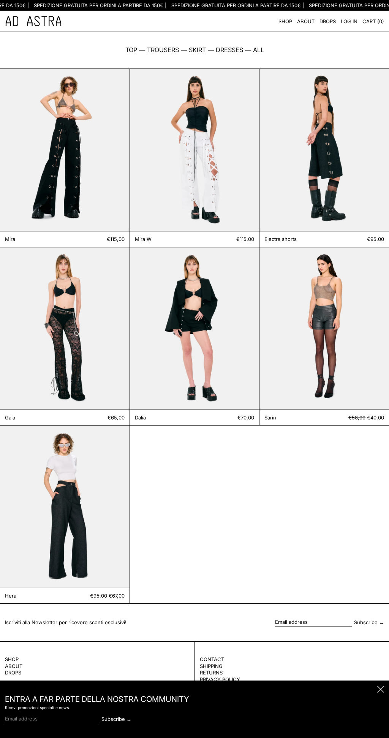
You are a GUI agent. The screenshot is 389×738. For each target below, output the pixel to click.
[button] (373, 21)
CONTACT (212, 659)
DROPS (13, 672)
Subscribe (366, 622)
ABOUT (13, 666)
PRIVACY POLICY (220, 679)
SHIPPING (211, 666)
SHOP (12, 659)
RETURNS (211, 672)
